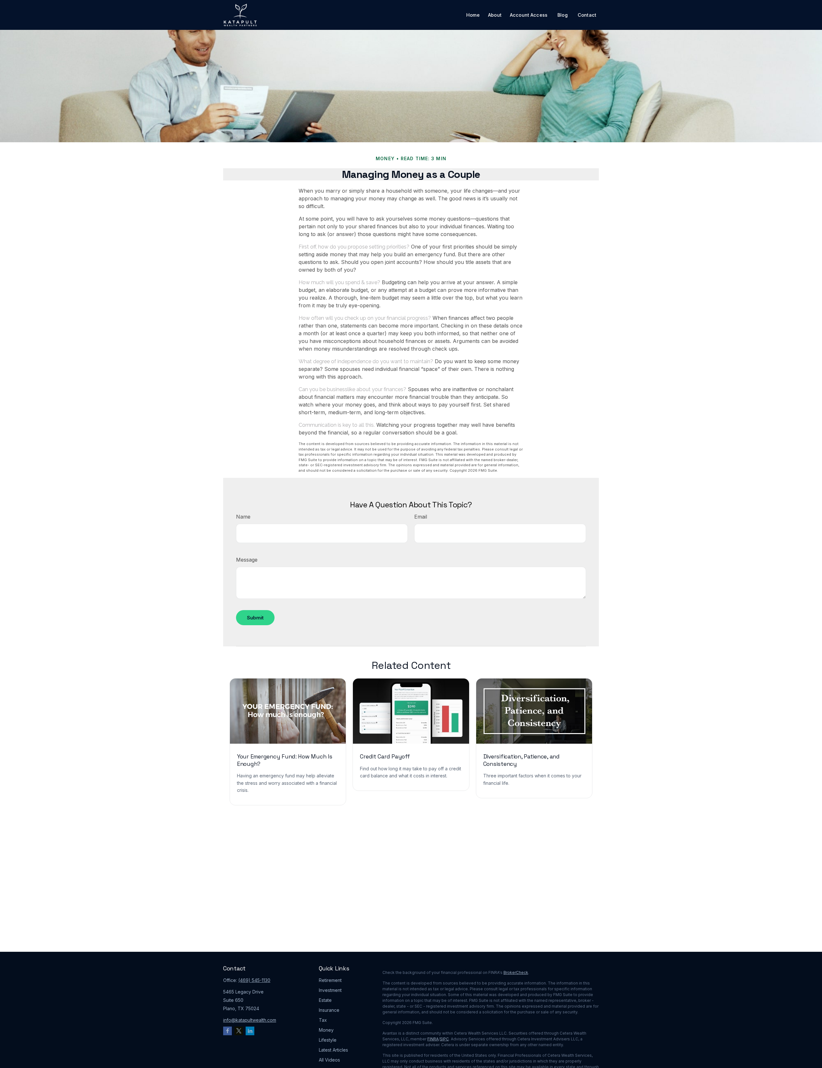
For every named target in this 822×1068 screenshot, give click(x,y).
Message (247, 559)
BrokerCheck (515, 972)
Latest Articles (333, 1050)
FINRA (433, 1039)
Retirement (330, 980)
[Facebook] (227, 1031)
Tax (323, 1020)
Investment (330, 990)
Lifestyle (328, 1040)
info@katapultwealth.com (249, 1020)
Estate (325, 1000)
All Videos (329, 1060)
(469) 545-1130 (254, 980)
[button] (473, 15)
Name (243, 516)
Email (420, 516)
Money (326, 1030)
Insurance (329, 1010)
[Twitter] (238, 1031)
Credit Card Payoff (385, 756)
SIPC (444, 1039)
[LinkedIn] (250, 1031)
